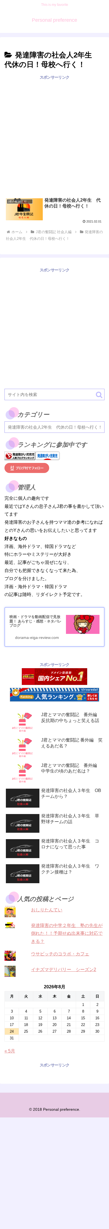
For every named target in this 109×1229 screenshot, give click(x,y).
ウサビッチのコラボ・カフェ (60, 954)
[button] (99, 394)
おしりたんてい (46, 909)
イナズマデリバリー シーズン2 (63, 969)
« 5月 (9, 1051)
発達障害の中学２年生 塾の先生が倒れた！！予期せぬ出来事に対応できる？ (67, 933)
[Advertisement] (54, 135)
